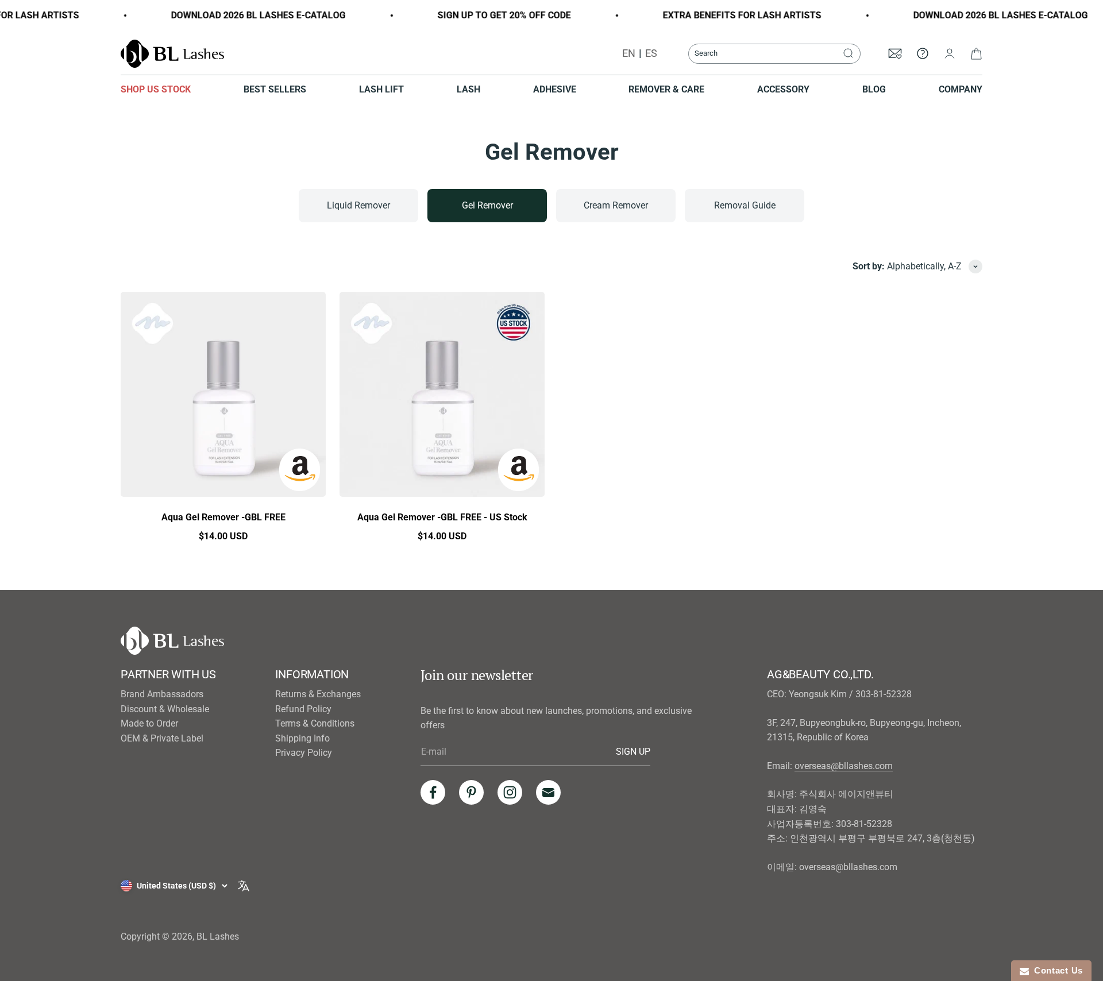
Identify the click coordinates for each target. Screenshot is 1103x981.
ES (651, 53)
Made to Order (149, 723)
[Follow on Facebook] (433, 792)
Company (960, 89)
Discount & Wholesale (165, 709)
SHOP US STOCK (156, 89)
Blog (874, 89)
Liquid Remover (358, 205)
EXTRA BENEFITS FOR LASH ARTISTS (728, 15)
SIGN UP (633, 751)
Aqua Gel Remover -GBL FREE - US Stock (442, 517)
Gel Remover (487, 205)
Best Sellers (275, 89)
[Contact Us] (923, 53)
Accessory (783, 89)
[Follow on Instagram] (510, 792)
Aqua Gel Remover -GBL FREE (223, 517)
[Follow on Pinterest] (471, 792)
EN (628, 53)
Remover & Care (666, 89)
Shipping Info (302, 738)
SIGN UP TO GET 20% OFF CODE (490, 15)
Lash (468, 89)
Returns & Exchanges (318, 694)
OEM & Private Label (162, 738)
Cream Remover (616, 205)
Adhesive (554, 89)
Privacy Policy (303, 752)
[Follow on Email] (548, 792)
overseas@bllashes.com (844, 765)
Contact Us (1056, 970)
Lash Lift (381, 89)
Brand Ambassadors (162, 694)
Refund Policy (303, 709)
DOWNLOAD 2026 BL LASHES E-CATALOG (244, 15)
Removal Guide (745, 205)
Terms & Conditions (314, 723)
